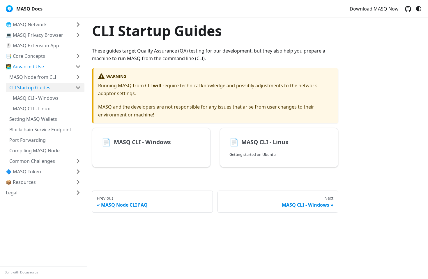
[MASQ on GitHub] (408, 9)
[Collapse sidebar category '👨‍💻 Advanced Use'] (78, 66)
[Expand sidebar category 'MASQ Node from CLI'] (78, 77)
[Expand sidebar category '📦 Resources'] (78, 182)
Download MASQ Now (374, 9)
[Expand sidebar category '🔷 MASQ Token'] (78, 171)
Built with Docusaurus (21, 272)
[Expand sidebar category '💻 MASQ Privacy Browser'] (78, 35)
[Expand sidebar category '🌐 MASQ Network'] (78, 24)
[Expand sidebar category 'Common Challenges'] (78, 161)
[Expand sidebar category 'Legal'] (78, 192)
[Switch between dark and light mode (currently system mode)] (418, 8)
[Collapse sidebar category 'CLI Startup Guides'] (78, 87)
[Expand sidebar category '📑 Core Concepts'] (78, 56)
